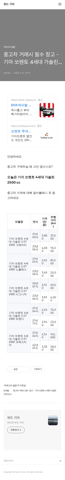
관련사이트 (9, 460)
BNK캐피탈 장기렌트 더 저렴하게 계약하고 (21, 105)
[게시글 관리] (25, 369)
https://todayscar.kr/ (23, 125)
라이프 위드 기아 (15, 422)
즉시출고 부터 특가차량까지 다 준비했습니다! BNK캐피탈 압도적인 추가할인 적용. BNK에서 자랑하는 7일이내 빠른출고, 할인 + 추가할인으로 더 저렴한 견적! (21, 112)
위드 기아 (9, 4)
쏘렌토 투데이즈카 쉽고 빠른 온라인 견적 (21, 131)
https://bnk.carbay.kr (23, 99)
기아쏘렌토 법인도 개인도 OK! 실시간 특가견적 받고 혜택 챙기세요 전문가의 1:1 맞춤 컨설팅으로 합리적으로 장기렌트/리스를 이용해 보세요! (21, 138)
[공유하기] (21, 369)
